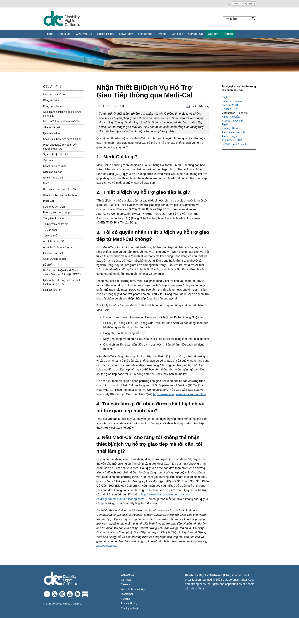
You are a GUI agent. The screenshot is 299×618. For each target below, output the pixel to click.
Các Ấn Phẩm (53, 86)
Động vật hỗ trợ (52, 100)
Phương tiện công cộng (56, 212)
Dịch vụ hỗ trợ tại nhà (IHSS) (59, 189)
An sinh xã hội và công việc (58, 247)
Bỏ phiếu (48, 264)
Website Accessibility (133, 589)
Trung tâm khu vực (54, 218)
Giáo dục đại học (52, 171)
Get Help (126, 579)
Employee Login (130, 608)
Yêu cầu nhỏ (50, 235)
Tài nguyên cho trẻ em (55, 223)
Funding (125, 598)
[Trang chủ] (61, 25)
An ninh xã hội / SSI (54, 241)
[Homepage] (60, 578)
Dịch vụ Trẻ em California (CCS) (61, 121)
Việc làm (48, 160)
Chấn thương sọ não (54, 258)
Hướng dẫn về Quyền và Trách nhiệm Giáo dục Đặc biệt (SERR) (62, 272)
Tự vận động (50, 229)
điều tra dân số (51, 127)
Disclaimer (127, 593)
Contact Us (127, 574)
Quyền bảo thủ (51, 133)
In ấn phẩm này (200, 106)
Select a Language (242, 3)
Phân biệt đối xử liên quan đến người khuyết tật (60, 146)
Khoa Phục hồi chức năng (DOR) (62, 138)
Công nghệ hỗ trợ (53, 106)
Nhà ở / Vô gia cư (53, 177)
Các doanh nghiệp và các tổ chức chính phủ (62, 113)
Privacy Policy (129, 603)
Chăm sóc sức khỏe (54, 165)
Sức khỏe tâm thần (54, 206)
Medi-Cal (48, 200)
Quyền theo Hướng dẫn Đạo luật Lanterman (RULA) (61, 282)
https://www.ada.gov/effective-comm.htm (179, 394)
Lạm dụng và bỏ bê (54, 94)
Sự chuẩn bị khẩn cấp (55, 154)
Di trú (46, 183)
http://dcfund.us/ (106, 545)
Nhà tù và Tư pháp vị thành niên (61, 195)
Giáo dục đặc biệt (53, 253)
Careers (125, 584)
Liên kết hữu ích (52, 289)
